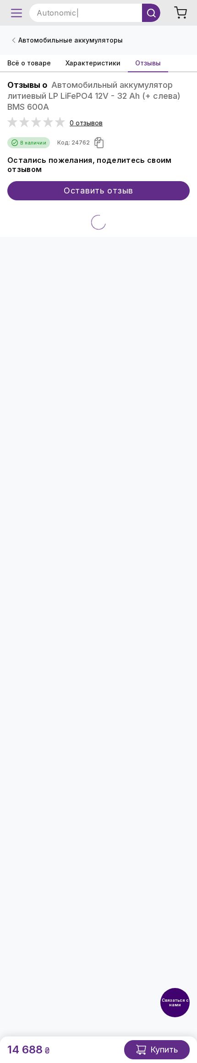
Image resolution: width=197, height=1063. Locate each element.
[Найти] (151, 13)
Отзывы (148, 63)
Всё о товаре (29, 63)
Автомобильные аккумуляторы (70, 40)
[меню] (16, 13)
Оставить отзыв (98, 190)
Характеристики (93, 63)
